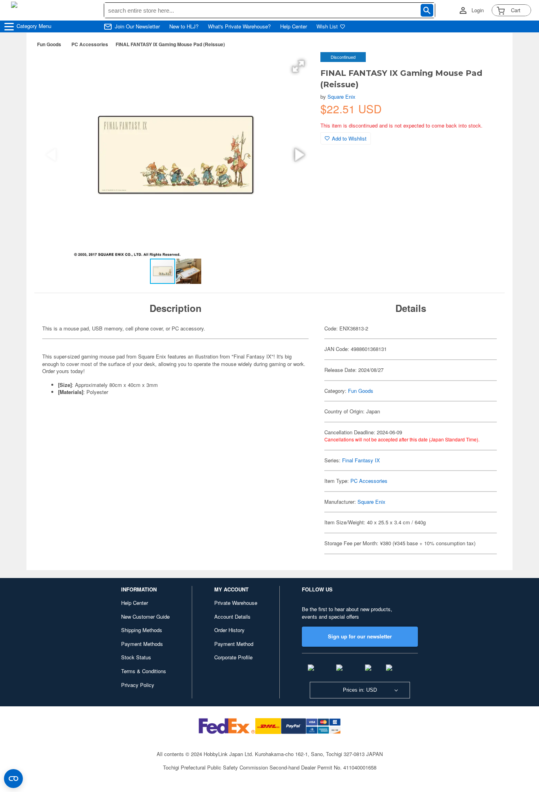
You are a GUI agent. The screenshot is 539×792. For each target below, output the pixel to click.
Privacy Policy (137, 685)
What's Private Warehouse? (239, 26)
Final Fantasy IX (361, 460)
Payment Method (233, 643)
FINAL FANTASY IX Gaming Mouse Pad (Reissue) (170, 44)
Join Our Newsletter (137, 26)
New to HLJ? (183, 26)
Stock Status (136, 657)
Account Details (232, 616)
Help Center (293, 26)
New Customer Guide (145, 616)
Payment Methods (142, 643)
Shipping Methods (141, 630)
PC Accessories (89, 44)
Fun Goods (49, 44)
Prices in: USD (360, 690)
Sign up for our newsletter (360, 636)
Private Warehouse (235, 602)
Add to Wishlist (349, 138)
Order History (229, 630)
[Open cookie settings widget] (13, 778)
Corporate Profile (233, 657)
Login (478, 10)
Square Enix (342, 96)
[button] (298, 66)
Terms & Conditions (143, 671)
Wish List (327, 26)
